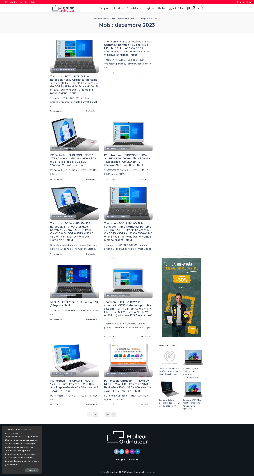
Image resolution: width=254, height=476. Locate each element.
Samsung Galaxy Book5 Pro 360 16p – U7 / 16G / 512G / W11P (169, 403)
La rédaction (58, 111)
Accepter (32, 470)
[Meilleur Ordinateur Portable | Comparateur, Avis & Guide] (63, 8)
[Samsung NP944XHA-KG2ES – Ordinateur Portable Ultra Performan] (193, 389)
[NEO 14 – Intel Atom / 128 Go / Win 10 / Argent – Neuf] (74, 281)
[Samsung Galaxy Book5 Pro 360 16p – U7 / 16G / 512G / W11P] (169, 389)
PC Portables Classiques (64, 69)
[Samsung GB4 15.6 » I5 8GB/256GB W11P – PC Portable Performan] (169, 357)
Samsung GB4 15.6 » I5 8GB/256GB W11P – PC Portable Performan (169, 371)
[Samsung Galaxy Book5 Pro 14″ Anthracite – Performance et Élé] (193, 357)
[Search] (201, 8)
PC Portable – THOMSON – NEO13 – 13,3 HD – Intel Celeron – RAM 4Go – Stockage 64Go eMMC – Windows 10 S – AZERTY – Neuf (74, 385)
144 (107, 414)
